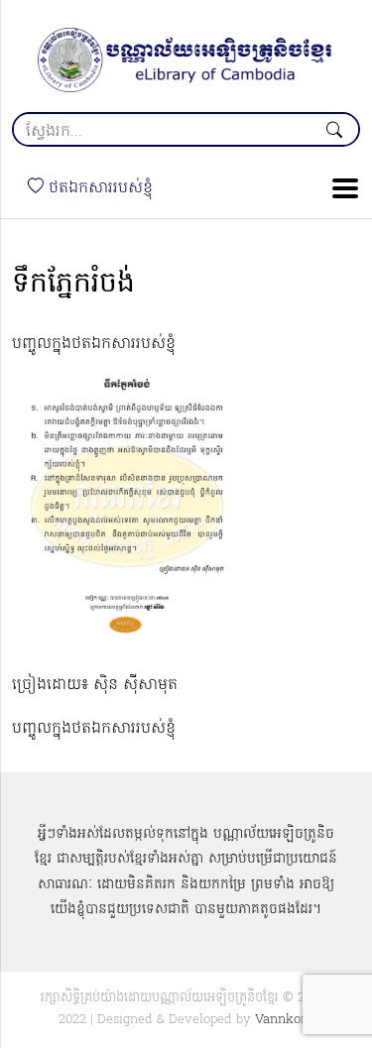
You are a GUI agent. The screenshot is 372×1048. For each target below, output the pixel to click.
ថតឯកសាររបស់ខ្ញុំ (98, 188)
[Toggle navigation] (339, 188)
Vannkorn (284, 1019)
